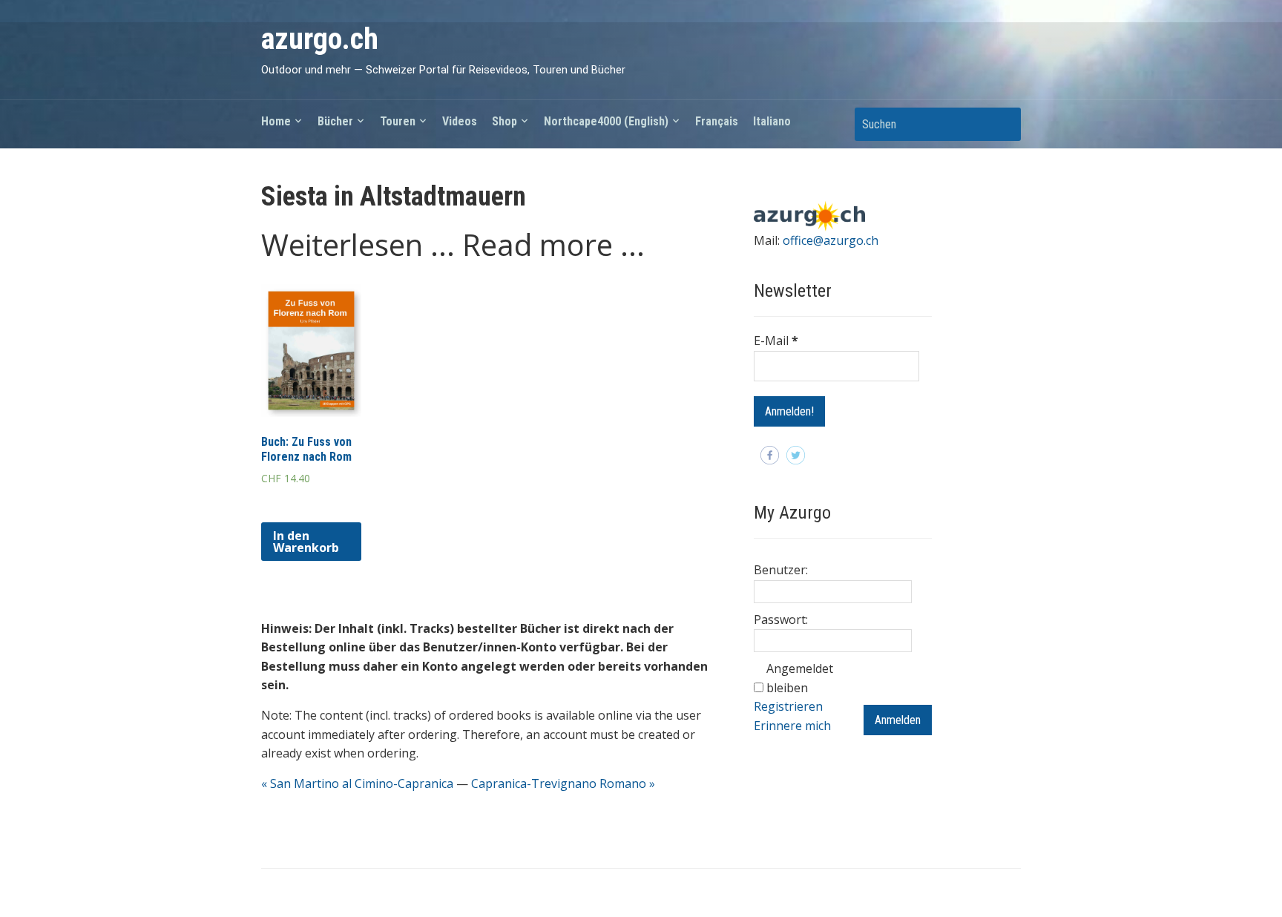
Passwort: (781, 619)
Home (276, 121)
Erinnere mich (792, 725)
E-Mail (776, 340)
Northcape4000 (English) (606, 121)
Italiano (772, 121)
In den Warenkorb (306, 541)
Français (716, 121)
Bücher (335, 121)
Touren (397, 121)
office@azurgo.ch (830, 240)
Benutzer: (781, 570)
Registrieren (788, 706)
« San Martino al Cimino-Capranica (357, 783)
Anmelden (898, 720)
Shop (504, 121)
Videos (459, 121)
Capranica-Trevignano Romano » (563, 783)
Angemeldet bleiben (799, 678)
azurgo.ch (319, 39)
